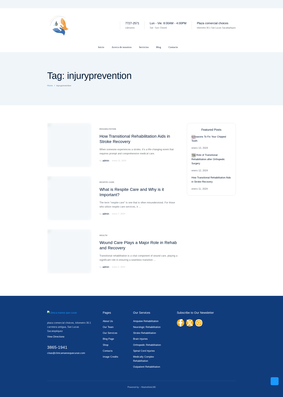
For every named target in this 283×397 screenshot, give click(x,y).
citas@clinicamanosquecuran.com (66, 353)
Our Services (110, 333)
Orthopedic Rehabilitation (147, 345)
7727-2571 (132, 23)
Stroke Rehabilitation (144, 333)
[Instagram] (199, 323)
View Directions (55, 336)
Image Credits (110, 356)
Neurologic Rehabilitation (147, 327)
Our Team (108, 327)
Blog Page (108, 338)
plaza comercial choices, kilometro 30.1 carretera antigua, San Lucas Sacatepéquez (69, 326)
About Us (108, 321)
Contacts (108, 350)
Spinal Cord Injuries (144, 350)
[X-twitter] (189, 323)
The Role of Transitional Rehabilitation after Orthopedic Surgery (208, 159)
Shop (105, 345)
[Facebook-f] (180, 323)
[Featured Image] (69, 145)
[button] (275, 381)
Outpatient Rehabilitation (146, 366)
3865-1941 (57, 347)
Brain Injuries (140, 338)
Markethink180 (148, 387)
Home (50, 85)
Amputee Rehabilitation (145, 321)
